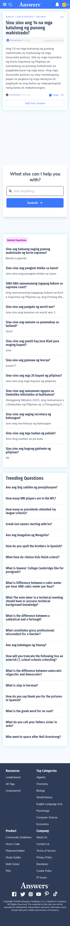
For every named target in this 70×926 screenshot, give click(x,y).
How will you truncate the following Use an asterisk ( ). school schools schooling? (34, 658)
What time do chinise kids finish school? (33, 557)
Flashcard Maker (15, 850)
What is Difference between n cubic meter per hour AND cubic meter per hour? (34, 584)
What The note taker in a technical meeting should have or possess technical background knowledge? (34, 601)
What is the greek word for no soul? (29, 711)
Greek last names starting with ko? (29, 524)
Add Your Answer (35, 103)
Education (41, 16)
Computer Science (47, 817)
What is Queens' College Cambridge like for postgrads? (35, 570)
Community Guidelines (18, 837)
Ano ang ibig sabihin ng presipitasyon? (31, 487)
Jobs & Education (25, 16)
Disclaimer (42, 864)
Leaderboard (13, 777)
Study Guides (13, 857)
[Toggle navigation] (4, 4)
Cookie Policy (44, 870)
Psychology (42, 810)
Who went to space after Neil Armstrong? (33, 737)
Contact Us (42, 844)
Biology (40, 790)
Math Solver (13, 864)
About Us (41, 837)
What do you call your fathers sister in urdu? (31, 724)
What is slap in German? (22, 685)
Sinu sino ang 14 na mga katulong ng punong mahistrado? (29, 28)
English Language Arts (49, 804)
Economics (42, 824)
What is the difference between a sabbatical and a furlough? (28, 617)
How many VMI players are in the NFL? (31, 498)
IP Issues (41, 877)
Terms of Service (46, 850)
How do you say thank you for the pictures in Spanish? (34, 698)
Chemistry (42, 784)
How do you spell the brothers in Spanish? (34, 546)
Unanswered (13, 790)
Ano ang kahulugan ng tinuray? (26, 645)
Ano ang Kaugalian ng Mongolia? (27, 535)
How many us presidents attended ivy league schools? (31, 511)
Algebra (40, 777)
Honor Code (13, 844)
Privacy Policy (44, 857)
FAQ (8, 870)
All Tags (10, 784)
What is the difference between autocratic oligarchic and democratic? (34, 672)
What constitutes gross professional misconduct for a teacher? (30, 632)
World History (44, 797)
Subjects (10, 16)
